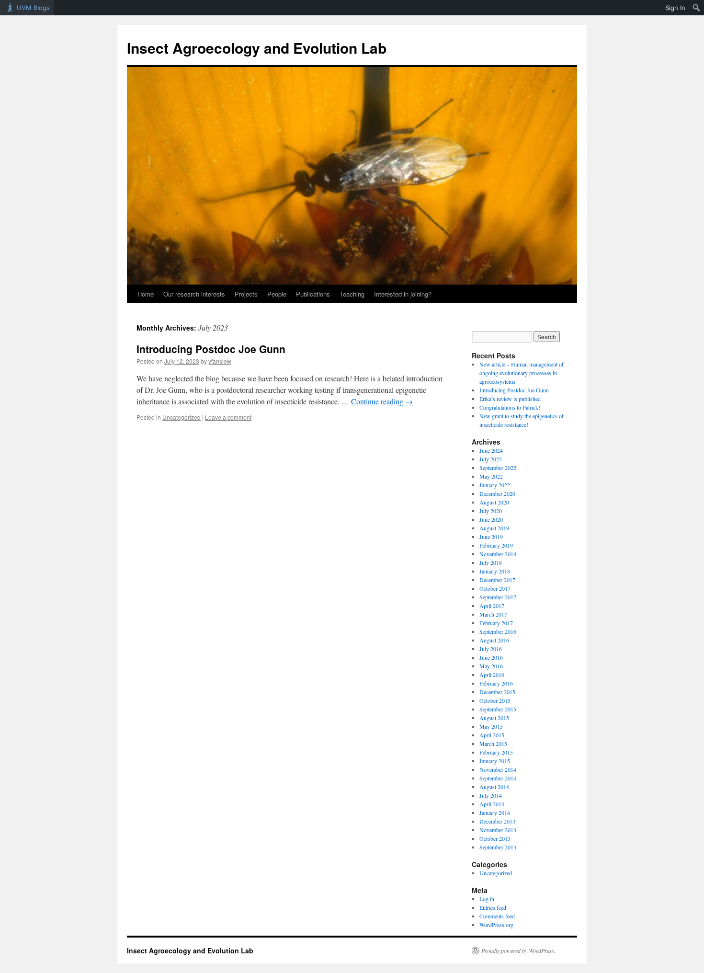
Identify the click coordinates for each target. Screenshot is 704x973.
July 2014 (490, 795)
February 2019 (496, 545)
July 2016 (490, 648)
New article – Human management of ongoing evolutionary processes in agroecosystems (521, 372)
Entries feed (492, 907)
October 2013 (495, 838)
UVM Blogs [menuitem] (33, 7)
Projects (246, 293)
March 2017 (493, 614)
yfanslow (219, 361)
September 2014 (497, 778)
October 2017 (495, 588)
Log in (486, 899)
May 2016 (491, 666)
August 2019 (494, 528)
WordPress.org (496, 924)
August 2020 (494, 502)
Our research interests (194, 293)
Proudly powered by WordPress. (518, 950)
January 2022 (494, 485)
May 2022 (491, 476)
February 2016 (496, 683)
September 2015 (497, 709)
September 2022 (497, 467)
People (276, 293)
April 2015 (491, 735)
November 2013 (497, 830)
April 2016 (491, 674)
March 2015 (493, 743)
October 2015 (495, 700)
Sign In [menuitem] (675, 7)
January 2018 (494, 571)
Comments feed (497, 916)
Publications (313, 293)
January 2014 (494, 812)
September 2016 (497, 631)
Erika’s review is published (510, 398)
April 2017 (491, 605)
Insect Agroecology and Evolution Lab (256, 47)
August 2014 (494, 786)
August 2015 (494, 717)
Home (145, 293)
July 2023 (490, 459)
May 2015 (491, 726)
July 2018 (490, 562)
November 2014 (497, 769)
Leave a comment (228, 417)
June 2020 (491, 519)
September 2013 (497, 847)
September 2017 (497, 597)
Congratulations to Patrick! (509, 407)
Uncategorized (181, 417)
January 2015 (494, 761)
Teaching (352, 293)
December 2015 (497, 692)
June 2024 (491, 450)
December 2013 (497, 821)
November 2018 (497, 554)
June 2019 (491, 536)
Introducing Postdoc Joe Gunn (210, 349)
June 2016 (491, 657)
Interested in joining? (402, 293)
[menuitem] (696, 7)
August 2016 (494, 640)
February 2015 (496, 752)
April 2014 (491, 804)
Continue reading (382, 401)
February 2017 (496, 623)
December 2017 (497, 580)
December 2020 (497, 493)
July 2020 (490, 511)
